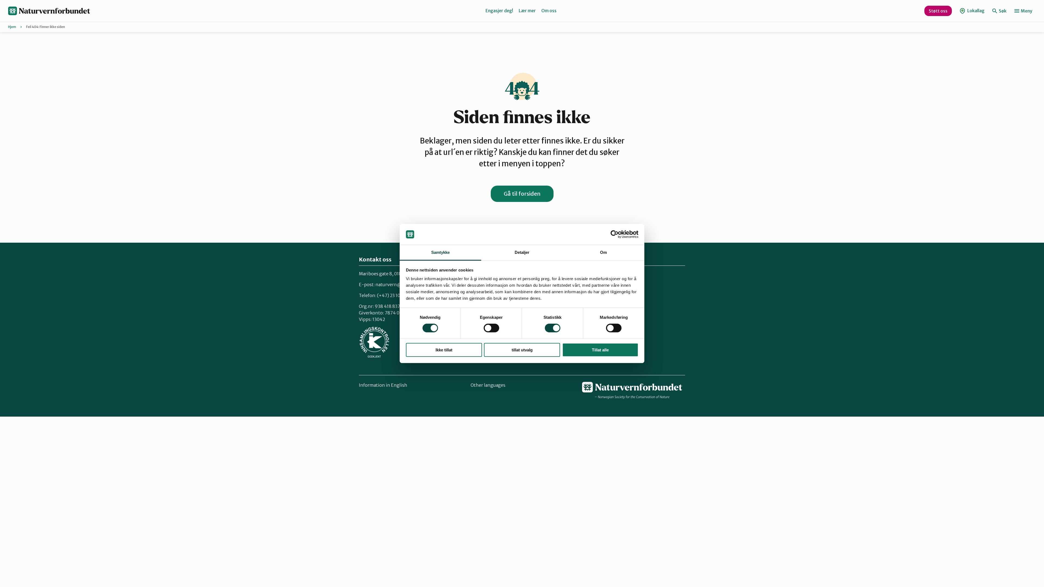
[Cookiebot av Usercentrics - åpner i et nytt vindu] (614, 234)
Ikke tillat (444, 350)
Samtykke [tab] (440, 252)
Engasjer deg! (499, 10)
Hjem (12, 27)
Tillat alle (600, 350)
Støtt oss (938, 11)
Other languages (488, 385)
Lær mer (527, 10)
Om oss (549, 10)
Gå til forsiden (522, 193)
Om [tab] (603, 252)
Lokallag (975, 10)
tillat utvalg (522, 350)
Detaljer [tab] (522, 252)
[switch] (491, 328)
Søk (1002, 11)
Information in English (383, 385)
